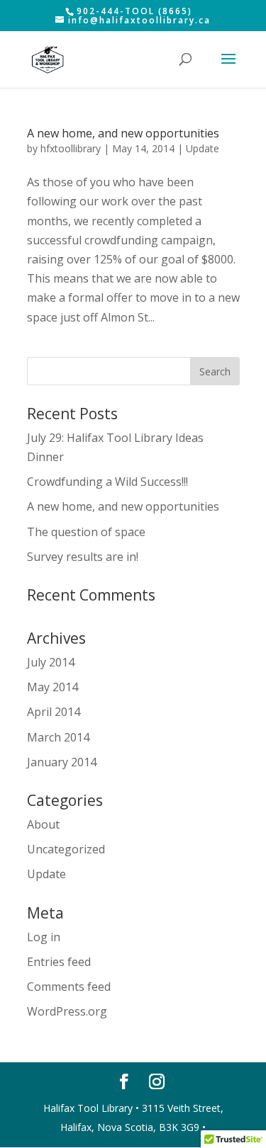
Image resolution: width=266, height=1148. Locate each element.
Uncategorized (66, 849)
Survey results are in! (82, 556)
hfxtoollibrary (70, 148)
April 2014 (53, 712)
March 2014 (58, 737)
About (43, 824)
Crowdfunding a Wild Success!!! (107, 481)
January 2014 (61, 762)
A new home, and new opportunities (123, 133)
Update (202, 148)
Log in (43, 937)
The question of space (86, 532)
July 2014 (50, 662)
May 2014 (52, 687)
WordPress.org (67, 1011)
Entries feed (59, 962)
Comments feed (69, 986)
